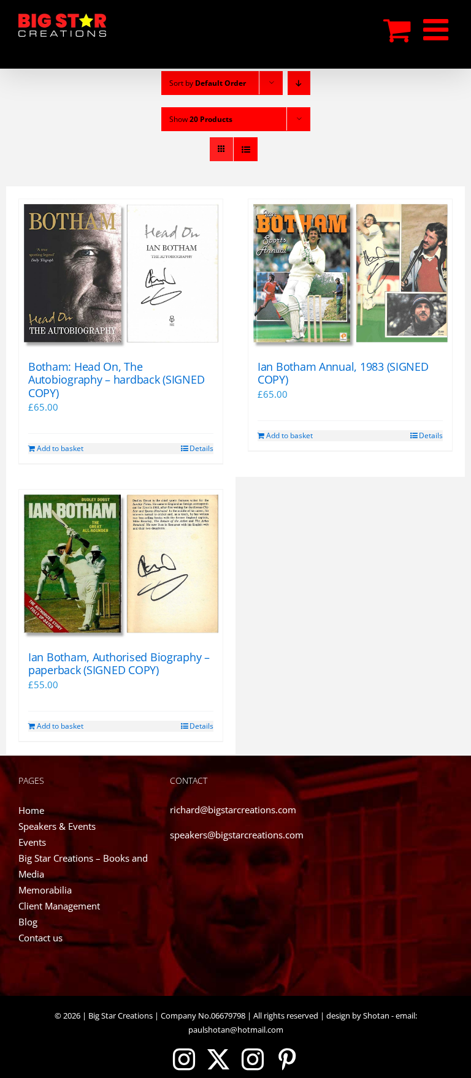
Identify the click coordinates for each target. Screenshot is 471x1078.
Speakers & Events (57, 826)
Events (32, 842)
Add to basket (60, 448)
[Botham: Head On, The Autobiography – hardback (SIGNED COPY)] (121, 273)
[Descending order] (299, 83)
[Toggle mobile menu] (438, 29)
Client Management (59, 906)
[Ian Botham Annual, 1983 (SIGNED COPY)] (350, 273)
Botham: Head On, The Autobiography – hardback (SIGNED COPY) (116, 379)
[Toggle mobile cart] (397, 29)
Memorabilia (45, 890)
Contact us (40, 938)
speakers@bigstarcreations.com (237, 835)
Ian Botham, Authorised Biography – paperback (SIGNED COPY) (119, 664)
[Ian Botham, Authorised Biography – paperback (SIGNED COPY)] (121, 564)
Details (201, 448)
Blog (27, 922)
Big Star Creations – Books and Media (83, 866)
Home (31, 810)
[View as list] (246, 149)
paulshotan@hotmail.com (235, 1029)
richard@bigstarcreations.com (233, 809)
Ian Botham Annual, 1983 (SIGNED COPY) (343, 373)
